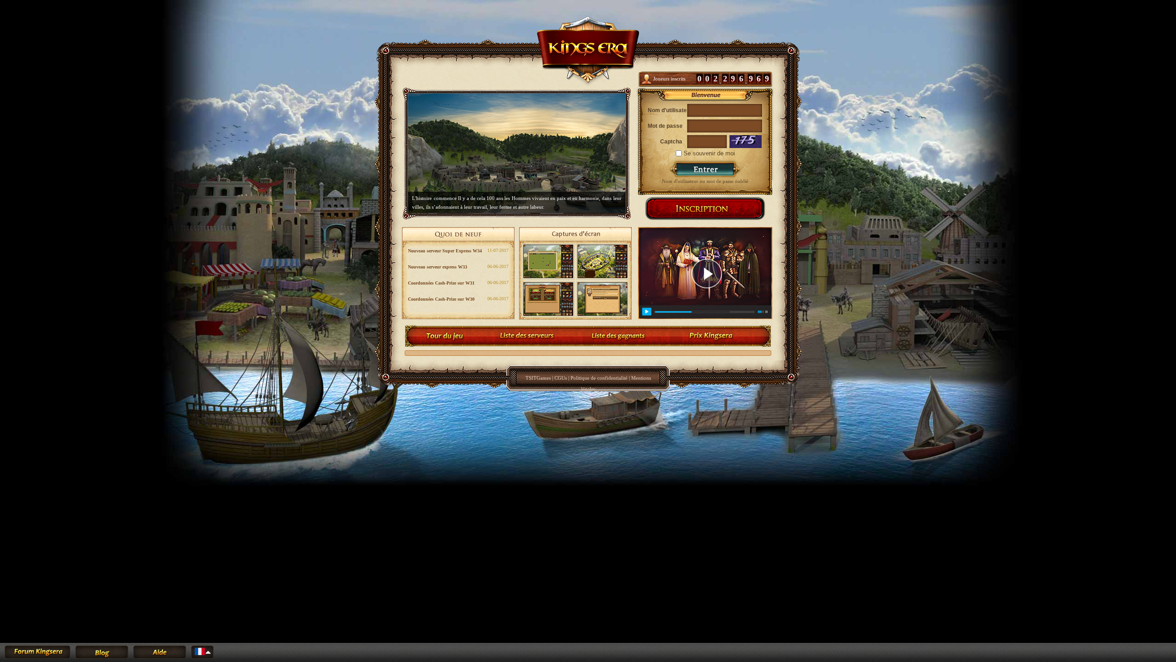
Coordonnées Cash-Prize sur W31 (441, 282)
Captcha (671, 141)
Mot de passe (665, 126)
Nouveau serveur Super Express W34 (445, 250)
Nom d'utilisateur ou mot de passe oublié (705, 181)
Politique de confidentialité (599, 378)
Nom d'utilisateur (665, 110)
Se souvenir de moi (708, 153)
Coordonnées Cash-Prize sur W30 (441, 299)
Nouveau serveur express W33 (437, 266)
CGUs (560, 378)
